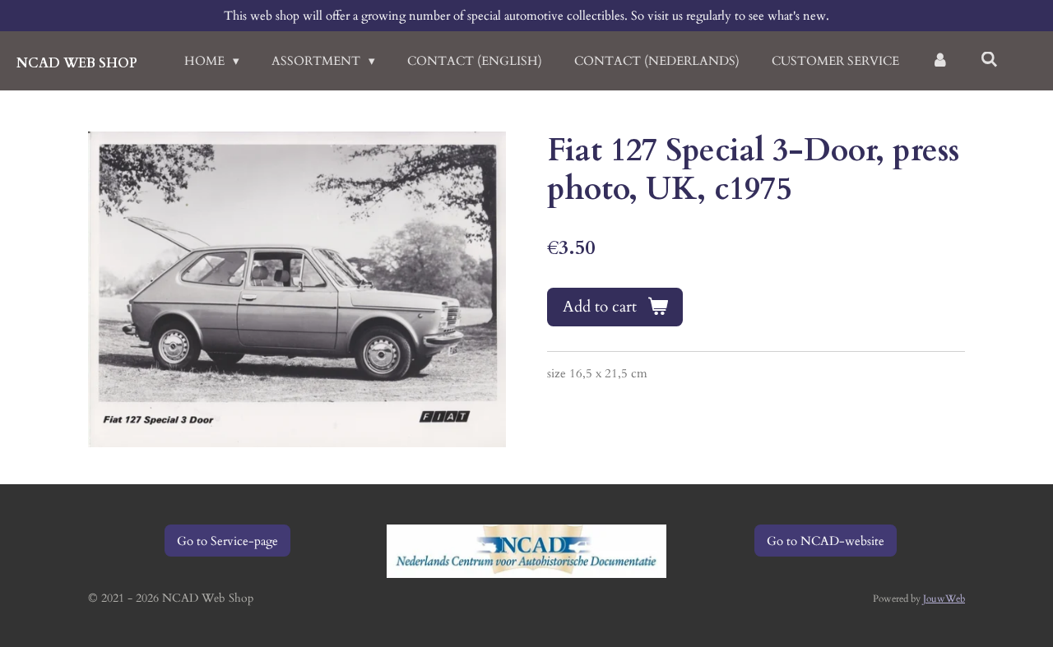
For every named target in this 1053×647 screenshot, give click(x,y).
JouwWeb (944, 598)
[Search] (989, 60)
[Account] (939, 61)
